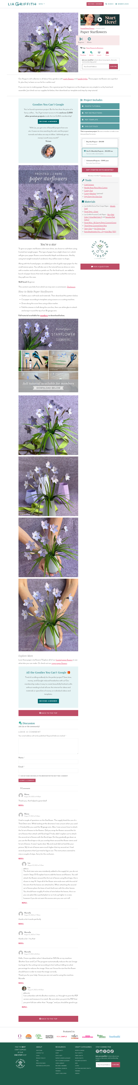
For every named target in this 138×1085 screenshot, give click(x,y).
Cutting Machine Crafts (83, 1068)
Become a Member (61, 1065)
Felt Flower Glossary (63, 1060)
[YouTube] (108, 1051)
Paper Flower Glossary (63, 1058)
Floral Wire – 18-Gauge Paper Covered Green (100, 223)
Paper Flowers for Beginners (94, 48)
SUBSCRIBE (113, 66)
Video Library (60, 1063)
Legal (38, 1055)
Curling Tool (88, 191)
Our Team (39, 1050)
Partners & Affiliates (43, 1065)
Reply (20, 805)
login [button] (123, 4)
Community (59, 1050)
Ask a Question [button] (101, 267)
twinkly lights (82, 79)
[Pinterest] (97, 1051)
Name (21, 757)
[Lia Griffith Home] (22, 4)
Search (110, 4)
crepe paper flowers (59, 663)
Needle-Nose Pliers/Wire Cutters (95, 188)
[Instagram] (101, 1051)
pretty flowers (68, 79)
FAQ (37, 1060)
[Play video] (100, 19)
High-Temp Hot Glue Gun (93, 197)
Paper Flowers (79, 1050)
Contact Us (40, 1053)
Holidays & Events (81, 1060)
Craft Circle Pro (61, 1073)
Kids (76, 1063)
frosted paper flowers (64, 660)
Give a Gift (59, 1055)
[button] (95, 4)
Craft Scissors (89, 185)
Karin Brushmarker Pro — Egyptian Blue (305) (100, 232)
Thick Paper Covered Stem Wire (95, 226)
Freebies (58, 1071)
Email (21, 766)
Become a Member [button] (48, 121)
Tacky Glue (88, 229)
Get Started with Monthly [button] (100, 170)
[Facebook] (104, 1051)
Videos (77, 1073)
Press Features (41, 1063)
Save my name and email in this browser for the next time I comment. (44, 776)
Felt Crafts (79, 1053)
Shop (57, 1053)
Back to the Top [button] (49, 713)
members (44, 315)
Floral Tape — (91, 212)
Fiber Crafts (79, 1055)
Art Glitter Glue (99, 229)
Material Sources (61, 1068)
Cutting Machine (90, 194)
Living (77, 1065)
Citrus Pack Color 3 (95, 217)
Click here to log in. (106, 176)
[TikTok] (112, 1051)
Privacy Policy (41, 1058)
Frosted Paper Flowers (87, 28)
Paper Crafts (79, 1058)
